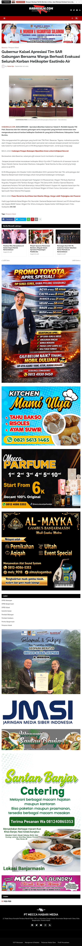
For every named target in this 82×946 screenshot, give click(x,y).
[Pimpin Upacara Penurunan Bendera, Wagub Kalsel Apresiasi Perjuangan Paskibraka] (41, 237)
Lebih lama (75, 260)
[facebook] (71, 10)
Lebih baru (6, 260)
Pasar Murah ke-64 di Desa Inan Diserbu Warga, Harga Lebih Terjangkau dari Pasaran (46, 196)
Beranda (4, 47)
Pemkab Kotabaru (7, 618)
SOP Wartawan (18, 942)
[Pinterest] (32, 219)
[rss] (79, 10)
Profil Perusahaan (63, 942)
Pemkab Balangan (8, 614)
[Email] (36, 219)
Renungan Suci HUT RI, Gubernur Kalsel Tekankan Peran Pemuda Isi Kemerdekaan (66, 249)
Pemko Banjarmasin (8, 622)
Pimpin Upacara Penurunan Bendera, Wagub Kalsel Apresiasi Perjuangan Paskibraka (40, 249)
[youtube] (77, 10)
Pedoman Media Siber (48, 942)
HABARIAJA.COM (8, 127)
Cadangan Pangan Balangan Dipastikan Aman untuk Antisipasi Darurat (40, 151)
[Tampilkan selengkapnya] (40, 219)
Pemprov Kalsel (13, 47)
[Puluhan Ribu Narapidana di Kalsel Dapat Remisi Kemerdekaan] (14, 237)
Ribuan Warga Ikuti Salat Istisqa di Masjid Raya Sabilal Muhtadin (44, 2)
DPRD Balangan (7, 600)
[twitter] (74, 10)
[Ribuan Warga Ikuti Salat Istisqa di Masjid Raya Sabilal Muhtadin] (13, 1)
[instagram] (45, 925)
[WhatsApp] (28, 219)
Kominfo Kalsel (6, 611)
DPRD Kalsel (6, 607)
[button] (76, 2)
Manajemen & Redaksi (32, 942)
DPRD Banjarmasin (8, 604)
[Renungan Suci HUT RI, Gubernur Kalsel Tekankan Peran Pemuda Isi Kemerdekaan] (68, 237)
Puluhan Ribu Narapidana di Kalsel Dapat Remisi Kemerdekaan (13, 248)
